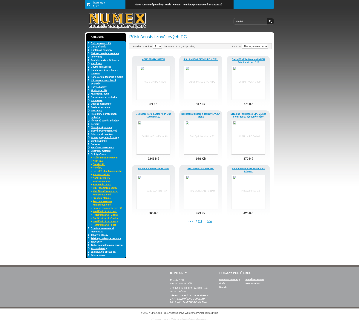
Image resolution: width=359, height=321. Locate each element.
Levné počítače (169, 319)
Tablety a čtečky (99, 235)
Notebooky (96, 100)
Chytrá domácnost (101, 67)
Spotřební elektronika (102, 147)
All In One (98, 161)
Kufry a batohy (99, 87)
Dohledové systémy (101, 50)
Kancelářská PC (101, 174)
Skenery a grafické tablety (105, 137)
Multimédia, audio (100, 93)
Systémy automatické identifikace (102, 230)
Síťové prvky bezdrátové (104, 130)
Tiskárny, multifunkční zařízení (107, 245)
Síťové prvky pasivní (102, 134)
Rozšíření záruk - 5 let (104, 225)
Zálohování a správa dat (103, 252)
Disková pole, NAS (101, 43)
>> (210, 221)
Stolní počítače (98, 154)
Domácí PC (99, 164)
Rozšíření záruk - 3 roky (105, 218)
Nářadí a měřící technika (104, 97)
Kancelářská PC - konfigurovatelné (102, 180)
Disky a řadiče (98, 46)
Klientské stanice (102, 184)
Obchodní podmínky (229, 279)
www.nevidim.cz (254, 283)
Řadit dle (236, 46)
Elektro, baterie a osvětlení (105, 53)
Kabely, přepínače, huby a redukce (104, 72)
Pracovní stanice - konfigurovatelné (102, 203)
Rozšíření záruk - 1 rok (105, 211)
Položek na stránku (143, 46)
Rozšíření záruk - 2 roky (105, 215)
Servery (95, 124)
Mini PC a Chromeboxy (105, 188)
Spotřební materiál (101, 151)
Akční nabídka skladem (105, 157)
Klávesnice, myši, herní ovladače (103, 82)
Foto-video (96, 56)
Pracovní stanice (102, 198)
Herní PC (97, 167)
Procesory (96, 110)
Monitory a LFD (99, 90)
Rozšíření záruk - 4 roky (105, 221)
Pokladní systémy (100, 107)
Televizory (96, 241)
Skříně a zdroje (99, 141)
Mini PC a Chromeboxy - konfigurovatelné (105, 193)
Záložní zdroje (98, 255)
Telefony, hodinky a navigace (106, 238)
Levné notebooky (200, 319)
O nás (222, 283)
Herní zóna (96, 63)
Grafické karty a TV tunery (105, 60)
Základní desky (99, 248)
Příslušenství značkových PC (107, 208)
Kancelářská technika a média (107, 77)
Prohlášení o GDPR (255, 279)
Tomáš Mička (211, 313)
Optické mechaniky (101, 104)
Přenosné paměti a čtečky (105, 120)
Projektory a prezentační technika (104, 116)
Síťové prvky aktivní (101, 127)
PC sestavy (156, 319)
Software (95, 144)
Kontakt (223, 287)
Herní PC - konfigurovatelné (107, 171)
